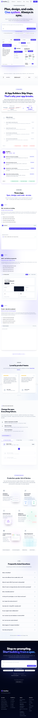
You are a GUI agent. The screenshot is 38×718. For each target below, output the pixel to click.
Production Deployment (6, 549)
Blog (30, 704)
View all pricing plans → (15, 675)
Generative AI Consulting (22, 707)
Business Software (4, 704)
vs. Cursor (12, 702)
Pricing (27, 1)
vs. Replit (12, 704)
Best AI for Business (23, 702)
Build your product (35, 1)
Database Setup (25, 549)
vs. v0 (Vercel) (12, 707)
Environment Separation (16, 549)
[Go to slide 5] (20, 395)
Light (27, 274)
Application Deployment (22, 704)
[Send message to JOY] (11, 64)
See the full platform (5, 435)
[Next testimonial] (37, 383)
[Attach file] (3, 29)
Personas (13, 1)
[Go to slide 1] (17, 395)
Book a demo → (19, 681)
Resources (19, 1)
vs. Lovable (12, 699)
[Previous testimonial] (1, 383)
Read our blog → (24, 675)
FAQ (24, 1)
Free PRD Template (23, 715)
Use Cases (8, 2)
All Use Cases (3, 699)
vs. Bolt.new (12, 701)
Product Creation (4, 701)
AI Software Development (22, 712)
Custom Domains (32, 549)
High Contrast (33, 274)
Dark (29, 274)
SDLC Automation (4, 709)
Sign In (31, 2)
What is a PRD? (22, 714)
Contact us (19, 635)
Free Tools (30, 702)
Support (30, 710)
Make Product (33, 39)
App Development (4, 702)
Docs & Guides (31, 699)
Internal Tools (3, 707)
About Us (30, 707)
